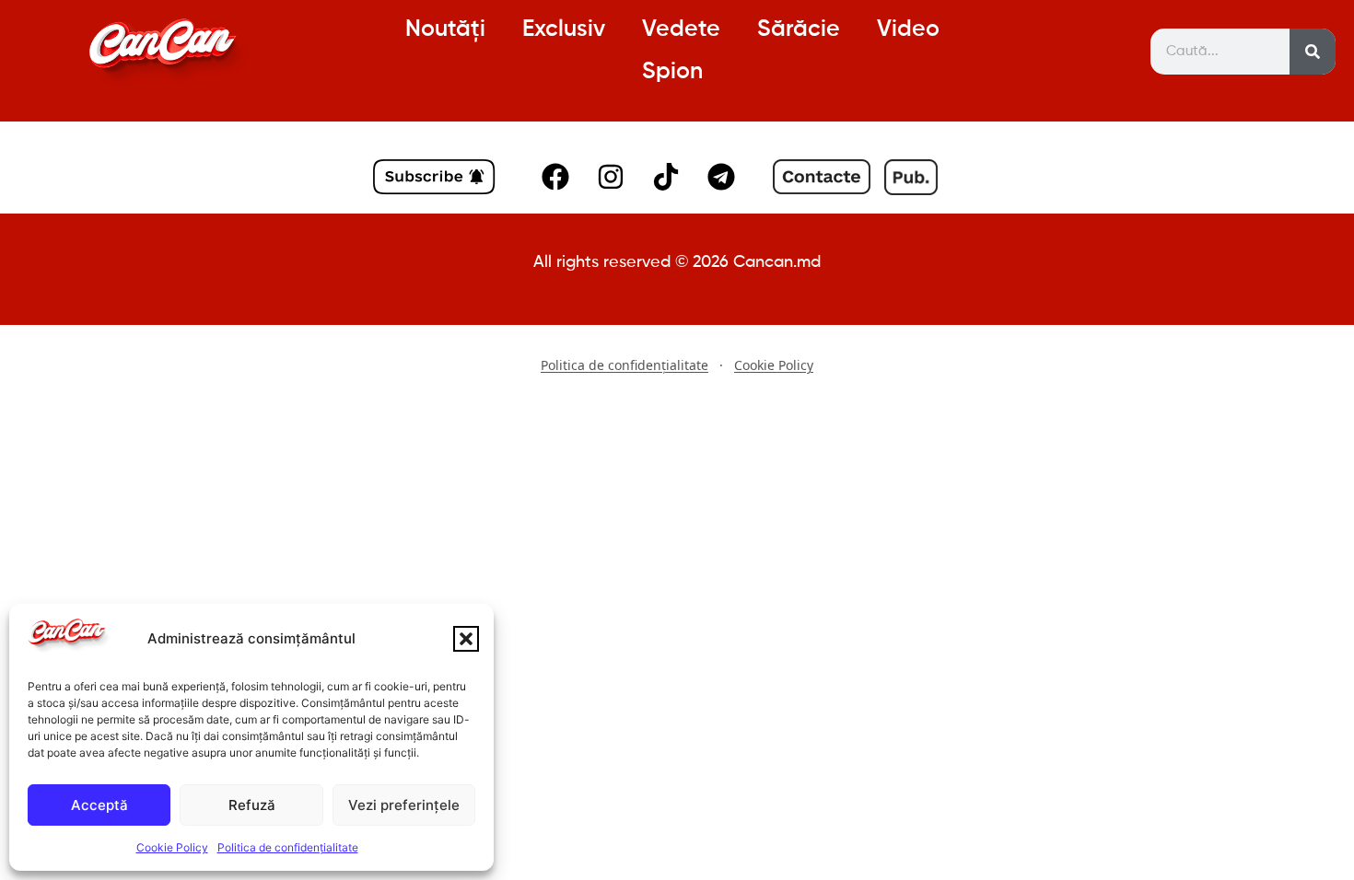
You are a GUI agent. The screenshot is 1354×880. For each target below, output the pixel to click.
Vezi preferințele (404, 805)
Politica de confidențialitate (287, 847)
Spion (672, 72)
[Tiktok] (666, 176)
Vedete (681, 29)
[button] (466, 639)
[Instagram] (610, 176)
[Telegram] (721, 176)
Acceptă (99, 805)
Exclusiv (563, 29)
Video (908, 29)
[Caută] (1313, 52)
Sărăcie (798, 29)
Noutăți (445, 29)
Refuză (251, 805)
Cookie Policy (172, 847)
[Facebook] (555, 176)
